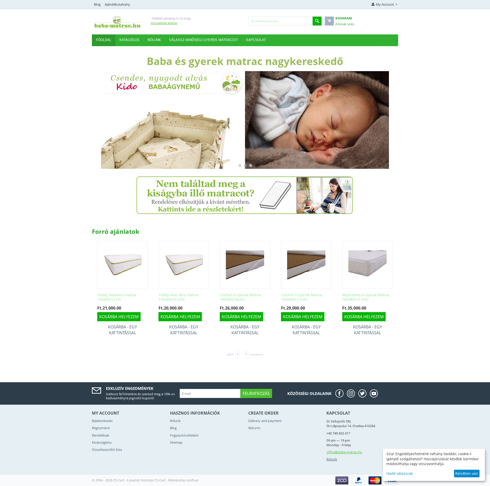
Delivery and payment (265, 420)
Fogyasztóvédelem (184, 435)
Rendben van (466, 473)
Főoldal (103, 40)
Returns (254, 428)
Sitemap (176, 442)
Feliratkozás (256, 393)
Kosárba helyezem (145, 316)
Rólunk (175, 420)
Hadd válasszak (399, 473)
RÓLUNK (154, 40)
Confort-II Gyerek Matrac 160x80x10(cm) (205, 297)
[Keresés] (317, 21)
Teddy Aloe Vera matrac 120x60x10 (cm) (143, 297)
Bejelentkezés (102, 420)
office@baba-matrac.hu (344, 452)
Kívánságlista (102, 442)
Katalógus (129, 40)
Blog (97, 4)
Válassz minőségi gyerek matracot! (203, 40)
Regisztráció (101, 428)
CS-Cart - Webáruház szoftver (176, 480)
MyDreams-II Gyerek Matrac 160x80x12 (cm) (330, 297)
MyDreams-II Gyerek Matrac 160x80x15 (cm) (392, 297)
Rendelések (100, 435)
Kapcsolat (256, 40)
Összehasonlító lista (107, 449)
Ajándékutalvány (117, 4)
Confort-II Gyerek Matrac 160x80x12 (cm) (267, 297)
